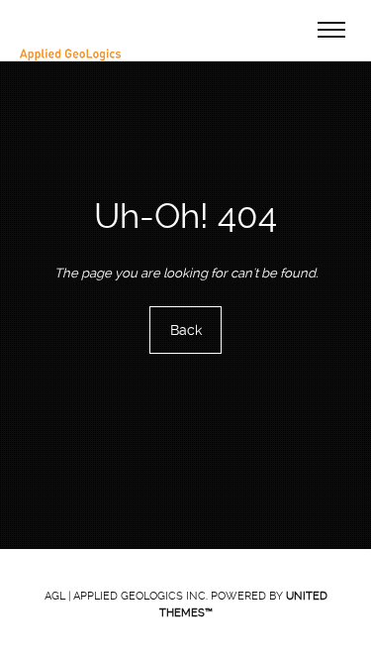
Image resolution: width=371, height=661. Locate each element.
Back (186, 330)
